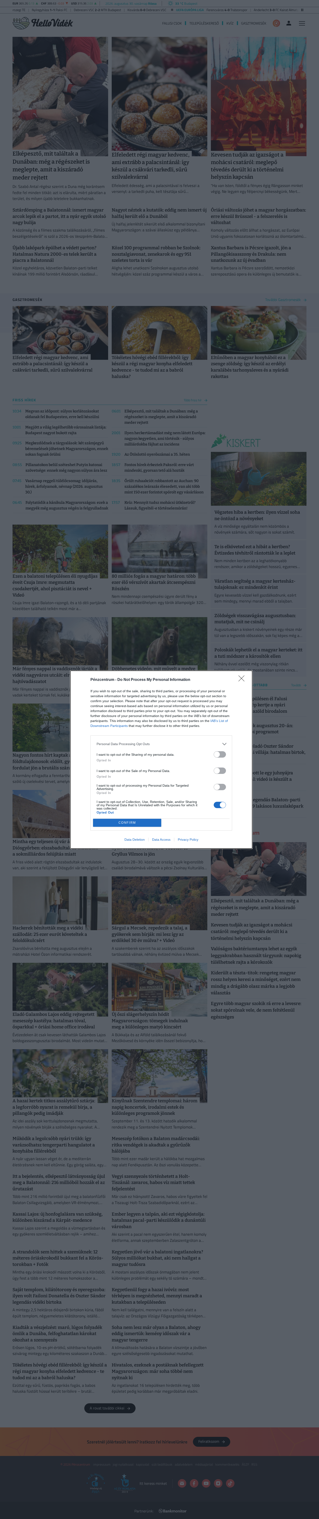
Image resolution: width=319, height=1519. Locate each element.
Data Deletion (134, 839)
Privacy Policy (188, 839)
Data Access (161, 839)
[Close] (242, 679)
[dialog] (161, 760)
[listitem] (161, 744)
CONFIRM (127, 822)
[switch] (220, 754)
